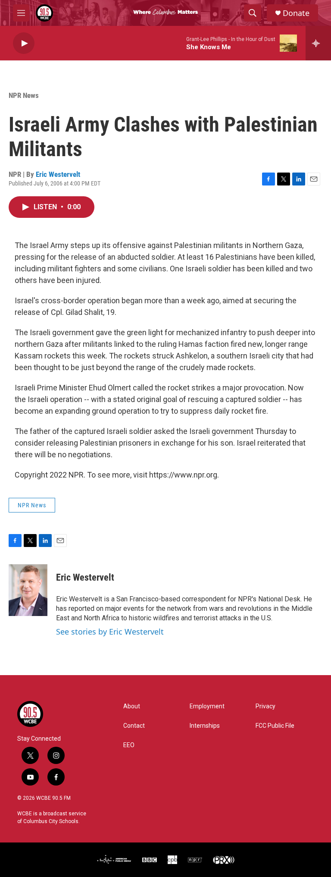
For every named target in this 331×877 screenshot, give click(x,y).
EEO (128, 745)
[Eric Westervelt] (28, 590)
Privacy (265, 706)
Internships (205, 726)
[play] (24, 43)
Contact (134, 726)
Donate (296, 13)
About (131, 706)
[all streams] (318, 43)
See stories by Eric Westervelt (110, 631)
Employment (207, 706)
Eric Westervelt (58, 174)
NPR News (24, 95)
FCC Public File (275, 726)
